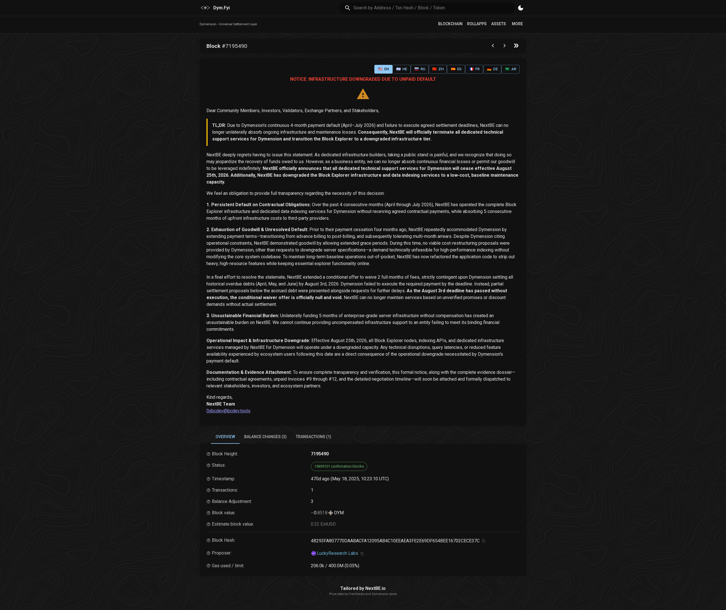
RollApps (477, 24)
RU (419, 69)
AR (510, 69)
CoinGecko (356, 594)
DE (492, 69)
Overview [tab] (225, 436)
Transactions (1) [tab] (313, 436)
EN (383, 69)
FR (474, 69)
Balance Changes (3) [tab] (265, 436)
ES (456, 69)
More (517, 24)
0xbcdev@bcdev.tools (228, 410)
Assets (498, 24)
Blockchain (450, 24)
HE (401, 69)
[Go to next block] (504, 47)
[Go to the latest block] (516, 47)
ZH (438, 69)
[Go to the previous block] (492, 47)
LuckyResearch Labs (337, 553)
